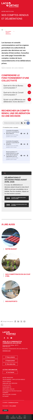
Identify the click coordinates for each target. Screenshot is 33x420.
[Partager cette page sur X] (21, 321)
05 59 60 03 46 (6, 350)
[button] (19, 416)
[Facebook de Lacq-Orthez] (4, 338)
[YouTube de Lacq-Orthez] (11, 338)
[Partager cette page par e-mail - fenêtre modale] (24, 321)
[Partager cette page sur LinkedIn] (18, 321)
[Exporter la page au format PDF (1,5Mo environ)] (2, 325)
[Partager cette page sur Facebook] (15, 321)
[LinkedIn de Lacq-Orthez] (8, 338)
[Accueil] (2, 30)
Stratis (5, 410)
